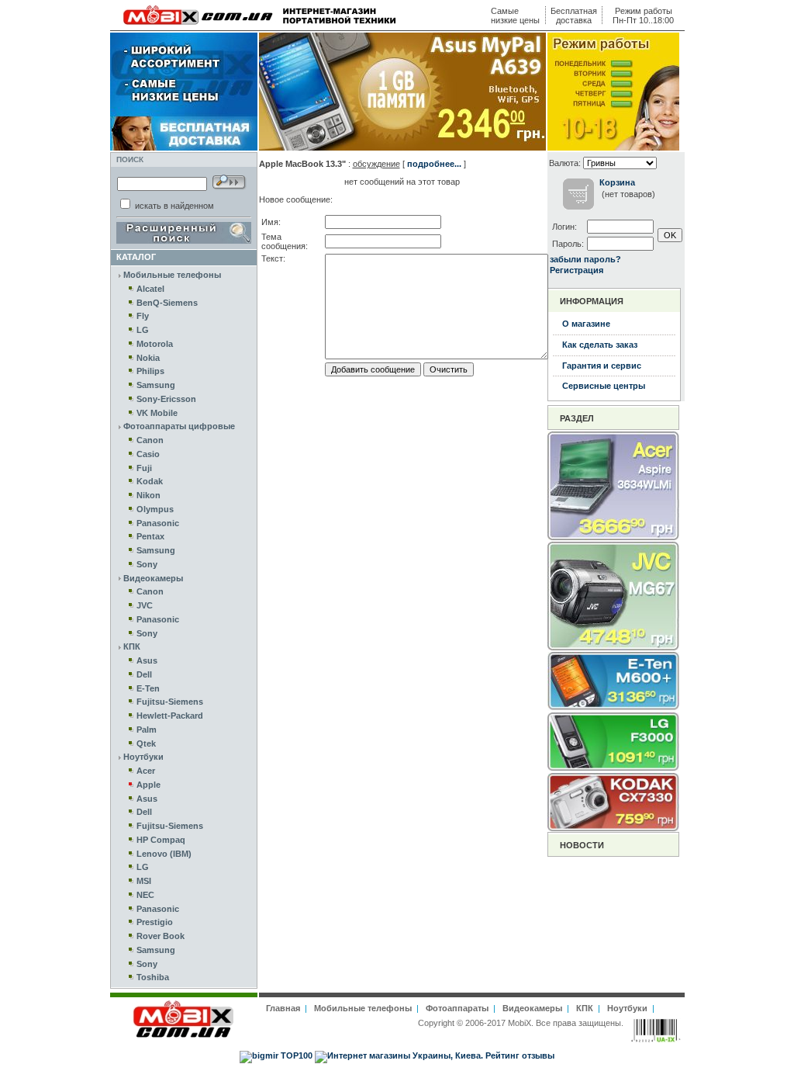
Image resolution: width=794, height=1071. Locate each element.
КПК (131, 646)
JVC (144, 605)
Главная (283, 1008)
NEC (145, 894)
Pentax (150, 536)
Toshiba (152, 977)
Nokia (148, 357)
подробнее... (434, 163)
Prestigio (154, 922)
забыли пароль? (585, 259)
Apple (148, 784)
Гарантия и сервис (601, 365)
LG (142, 329)
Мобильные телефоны (172, 274)
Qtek (146, 743)
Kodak (149, 481)
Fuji (144, 468)
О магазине (586, 323)
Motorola (154, 343)
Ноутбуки (143, 756)
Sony (146, 564)
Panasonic (157, 523)
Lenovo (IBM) (164, 853)
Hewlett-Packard (169, 715)
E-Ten (148, 688)
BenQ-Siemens (167, 302)
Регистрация (576, 270)
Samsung (155, 385)
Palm (146, 729)
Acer (145, 770)
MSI (143, 881)
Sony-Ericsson (166, 399)
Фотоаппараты (457, 1008)
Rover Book (160, 936)
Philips (150, 371)
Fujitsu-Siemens (169, 701)
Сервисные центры (603, 385)
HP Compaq (160, 839)
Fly (142, 316)
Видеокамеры (153, 578)
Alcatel (150, 288)
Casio (148, 454)
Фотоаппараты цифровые (179, 426)
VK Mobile (157, 413)
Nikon (148, 495)
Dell (144, 674)
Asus (146, 660)
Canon (150, 440)
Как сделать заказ (599, 344)
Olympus (155, 509)
